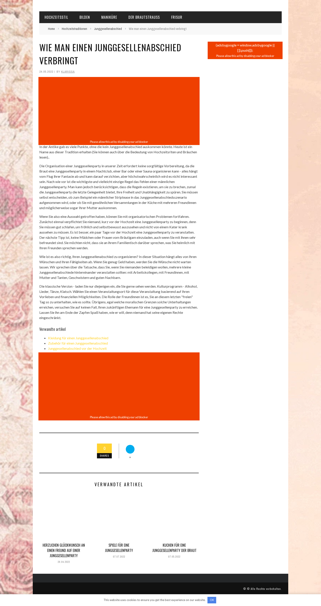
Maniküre (109, 17)
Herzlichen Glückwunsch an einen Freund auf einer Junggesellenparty (64, 550)
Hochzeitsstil (56, 17)
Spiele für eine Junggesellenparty (119, 548)
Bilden (84, 17)
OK (212, 600)
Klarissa (68, 71)
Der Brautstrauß (144, 17)
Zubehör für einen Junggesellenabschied (78, 343)
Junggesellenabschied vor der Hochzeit (77, 348)
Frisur (176, 17)
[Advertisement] (119, 108)
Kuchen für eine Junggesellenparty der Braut (174, 548)
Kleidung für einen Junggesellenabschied (78, 338)
